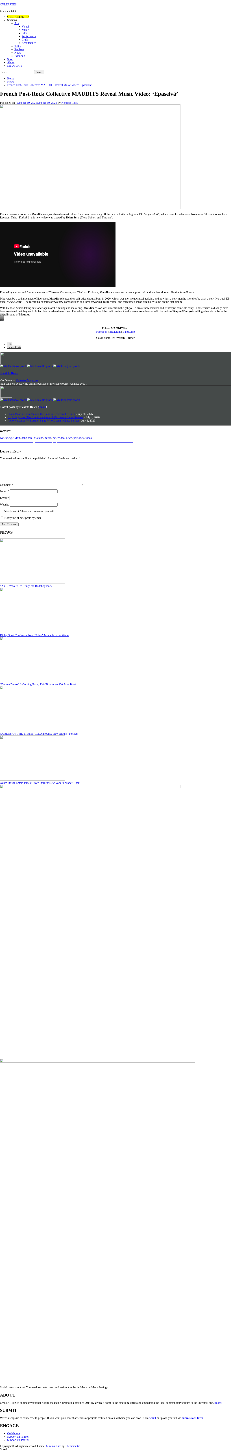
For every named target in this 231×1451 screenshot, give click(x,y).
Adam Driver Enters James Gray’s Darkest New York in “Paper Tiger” (40, 782)
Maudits (38, 437)
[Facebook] (13, 366)
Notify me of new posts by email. (23, 517)
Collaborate (13, 1433)
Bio (9, 344)
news (69, 437)
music (48, 437)
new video (59, 437)
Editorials (19, 55)
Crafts (25, 39)
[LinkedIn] (40, 366)
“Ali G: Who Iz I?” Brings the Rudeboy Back (26, 585)
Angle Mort (13, 437)
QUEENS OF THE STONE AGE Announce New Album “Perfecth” (40, 733)
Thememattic (72, 1446)
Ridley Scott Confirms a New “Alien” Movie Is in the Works (34, 635)
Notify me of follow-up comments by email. (29, 511)
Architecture (29, 42)
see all (42, 406)
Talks (17, 46)
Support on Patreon (18, 1436)
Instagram (115, 331)
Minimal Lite (53, 1446)
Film (24, 33)
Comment (6, 484)
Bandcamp (129, 331)
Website (4, 504)
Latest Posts (14, 347)
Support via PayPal (18, 1439)
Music (25, 29)
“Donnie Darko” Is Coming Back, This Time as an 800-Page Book (38, 684)
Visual (25, 26)
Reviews (19, 49)
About (10, 62)
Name (4, 491)
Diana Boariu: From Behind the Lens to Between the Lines (41, 414)
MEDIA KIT (14, 65)
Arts (16, 23)
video (89, 437)
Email (4, 497)
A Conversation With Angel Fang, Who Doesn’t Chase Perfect (43, 420)
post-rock (78, 437)
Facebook (101, 331)
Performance (29, 36)
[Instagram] (66, 366)
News (17, 52)
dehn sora (26, 437)
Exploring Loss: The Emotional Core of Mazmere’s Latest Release (45, 417)
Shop (10, 59)
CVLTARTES (8, 4)
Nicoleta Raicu (69, 102)
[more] (218, 1402)
